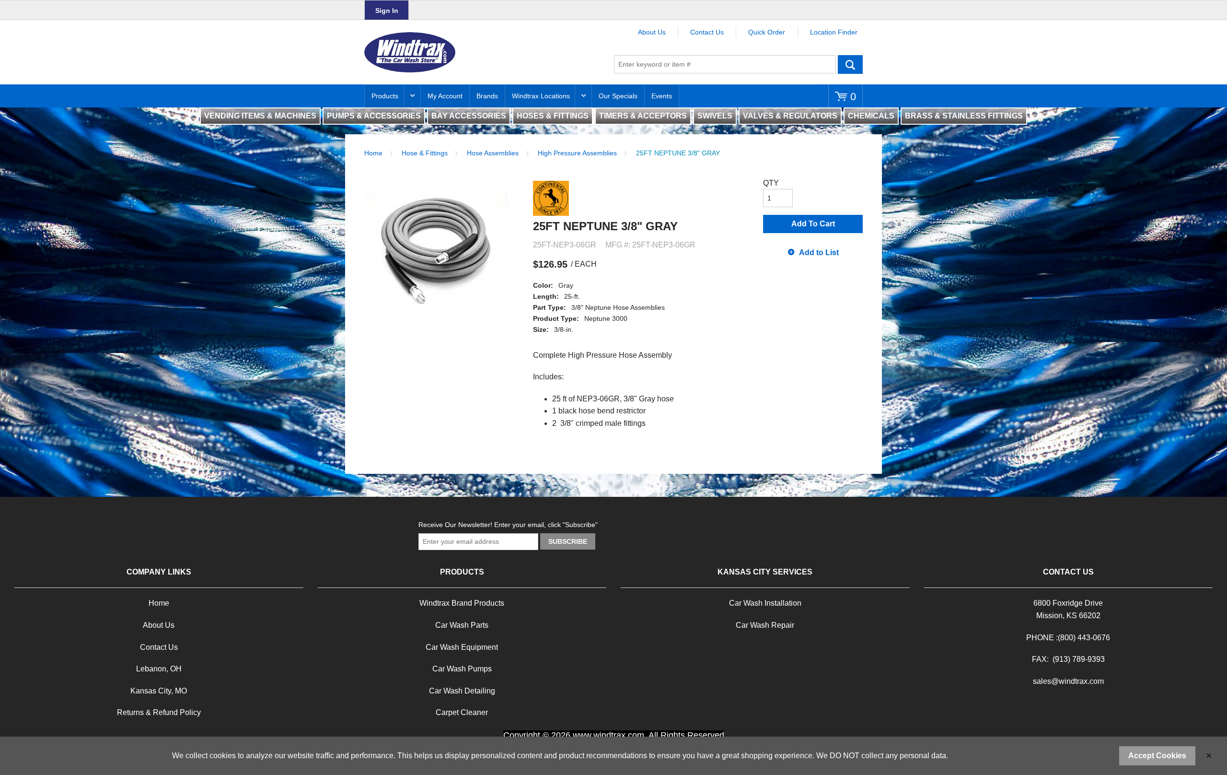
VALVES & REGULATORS (790, 116)
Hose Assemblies (493, 153)
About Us (652, 32)
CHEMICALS (871, 116)
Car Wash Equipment (462, 647)
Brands (487, 96)
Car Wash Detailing (462, 691)
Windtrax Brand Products (461, 603)
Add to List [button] (819, 252)
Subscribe (567, 541)
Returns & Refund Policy (159, 712)
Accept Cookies (1157, 756)
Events (661, 96)
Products (384, 96)
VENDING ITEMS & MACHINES (260, 116)
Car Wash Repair (765, 625)
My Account (445, 96)
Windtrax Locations (541, 96)
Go (850, 64)
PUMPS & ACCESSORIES (374, 116)
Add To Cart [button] (813, 224)
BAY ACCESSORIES (468, 116)
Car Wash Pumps (462, 669)
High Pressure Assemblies (577, 153)
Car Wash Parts (461, 625)
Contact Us (707, 32)
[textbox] (725, 64)
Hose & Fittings (425, 153)
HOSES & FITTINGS (553, 116)
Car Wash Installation (765, 603)
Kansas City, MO (158, 691)
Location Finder (833, 32)
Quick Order (766, 32)
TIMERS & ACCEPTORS (643, 116)
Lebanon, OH (159, 669)
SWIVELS (714, 116)
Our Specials (618, 96)
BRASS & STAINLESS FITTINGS (964, 116)
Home (373, 153)
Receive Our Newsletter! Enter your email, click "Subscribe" (508, 524)
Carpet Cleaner (462, 712)
